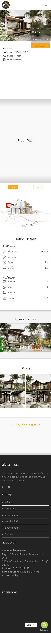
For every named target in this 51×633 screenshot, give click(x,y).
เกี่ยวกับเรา (11, 508)
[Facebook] (3, 487)
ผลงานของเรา (12, 527)
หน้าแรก (9, 502)
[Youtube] (9, 487)
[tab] (13, 187)
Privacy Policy (10, 575)
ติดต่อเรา (9, 534)
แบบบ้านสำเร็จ (12, 521)
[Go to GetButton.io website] (44, 630)
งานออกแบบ (11, 515)
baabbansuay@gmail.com (24, 571)
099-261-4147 (21, 568)
